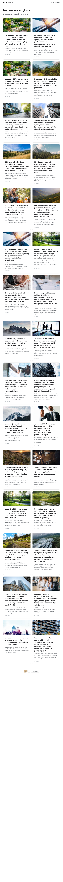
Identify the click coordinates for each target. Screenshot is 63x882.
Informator (8, 2)
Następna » (35, 671)
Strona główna (55, 2)
